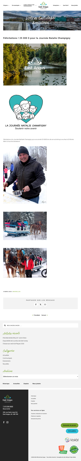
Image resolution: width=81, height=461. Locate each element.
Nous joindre (37, 383)
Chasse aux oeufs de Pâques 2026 (13, 343)
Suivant (44, 315)
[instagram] (7, 422)
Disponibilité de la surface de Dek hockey (15, 341)
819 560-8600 (8, 406)
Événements (6, 361)
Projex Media (73, 457)
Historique (6, 383)
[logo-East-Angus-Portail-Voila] (71, 438)
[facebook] (4, 422)
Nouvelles (16, 291)
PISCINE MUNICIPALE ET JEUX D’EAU (14, 338)
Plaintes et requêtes (36, 416)
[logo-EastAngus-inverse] (7, 395)
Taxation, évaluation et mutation (39, 413)
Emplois (26, 383)
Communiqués (7, 358)
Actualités (6, 355)
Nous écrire (6, 409)
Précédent (37, 315)
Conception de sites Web (62, 457)
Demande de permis (36, 418)
